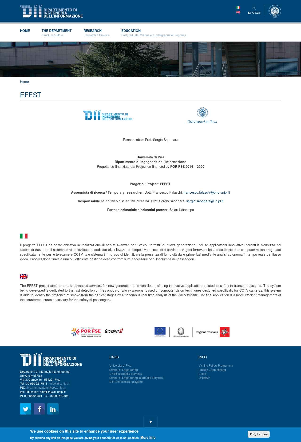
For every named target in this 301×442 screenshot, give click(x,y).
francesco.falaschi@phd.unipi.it (207, 192)
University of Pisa (120, 365)
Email (202, 374)
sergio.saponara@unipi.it (204, 201)
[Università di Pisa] (275, 10)
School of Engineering (123, 370)
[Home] (51, 10)
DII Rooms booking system (126, 381)
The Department (57, 32)
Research (96, 32)
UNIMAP (204, 377)
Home (25, 30)
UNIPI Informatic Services (125, 374)
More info (148, 437)
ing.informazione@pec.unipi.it (46, 387)
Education (153, 32)
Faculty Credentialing (212, 370)
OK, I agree (259, 434)
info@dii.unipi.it (59, 383)
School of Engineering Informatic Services (136, 377)
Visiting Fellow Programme (216, 365)
